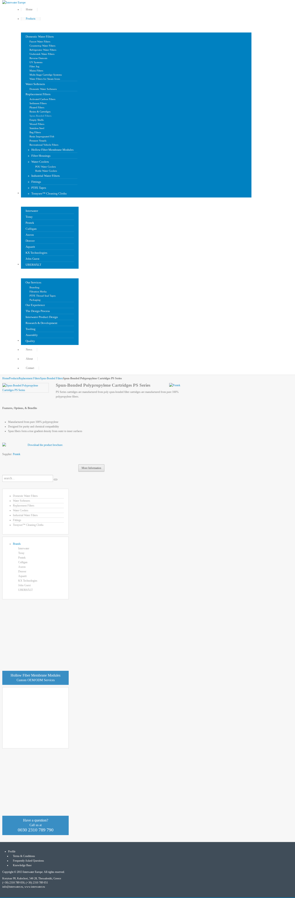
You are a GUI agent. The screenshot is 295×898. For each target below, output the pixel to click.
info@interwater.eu (12, 886)
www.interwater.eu (34, 886)
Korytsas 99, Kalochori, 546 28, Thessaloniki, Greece (31, 878)
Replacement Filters (29, 378)
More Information (91, 468)
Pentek (16, 454)
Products (14, 378)
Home (5, 378)
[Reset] (55, 479)
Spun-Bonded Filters (51, 378)
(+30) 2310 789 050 (13, 882)
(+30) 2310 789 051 (37, 882)
